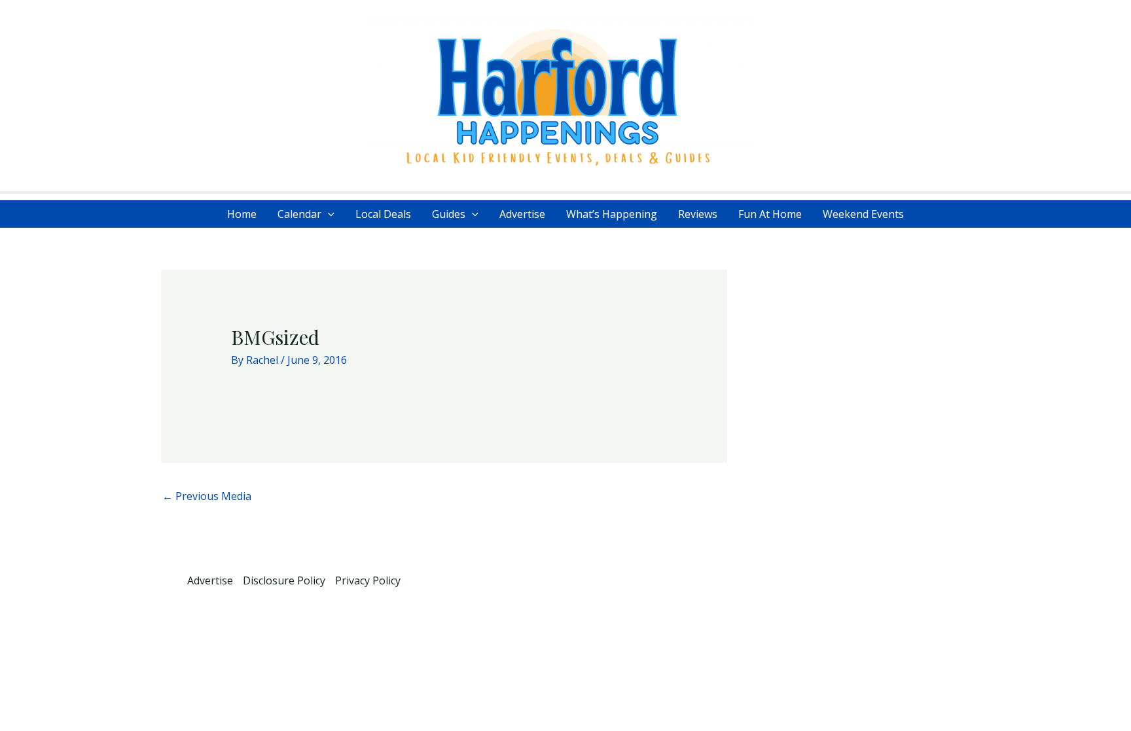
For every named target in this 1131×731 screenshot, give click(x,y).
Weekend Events (863, 214)
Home (242, 214)
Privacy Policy (368, 580)
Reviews (697, 214)
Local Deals (383, 214)
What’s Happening (611, 214)
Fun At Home (770, 214)
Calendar (299, 214)
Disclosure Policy (284, 580)
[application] (327, 214)
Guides (448, 214)
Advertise (522, 214)
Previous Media (206, 496)
